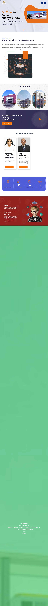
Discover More (7, 123)
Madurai (24, 105)
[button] (24, 29)
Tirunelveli (9, 105)
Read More (9, 167)
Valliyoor (39, 105)
